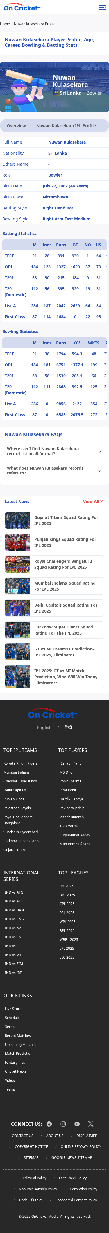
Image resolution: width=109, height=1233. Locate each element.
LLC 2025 (67, 957)
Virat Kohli (68, 790)
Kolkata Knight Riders (20, 763)
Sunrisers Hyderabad (20, 831)
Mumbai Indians (16, 772)
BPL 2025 (67, 930)
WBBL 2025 (69, 939)
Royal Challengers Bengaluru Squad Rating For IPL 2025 (63, 564)
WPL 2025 (68, 921)
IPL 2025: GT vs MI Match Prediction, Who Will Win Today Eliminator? (65, 677)
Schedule (12, 1017)
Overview (16, 125)
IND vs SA (13, 936)
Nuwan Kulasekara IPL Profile (66, 125)
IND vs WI (13, 954)
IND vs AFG (14, 892)
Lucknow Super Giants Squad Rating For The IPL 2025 (63, 630)
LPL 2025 (67, 948)
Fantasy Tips (15, 1062)
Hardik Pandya (71, 799)
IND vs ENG (14, 919)
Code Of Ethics (31, 1200)
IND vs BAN (14, 910)
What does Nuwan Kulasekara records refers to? (45, 470)
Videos (10, 1080)
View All (91, 501)
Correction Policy (83, 1189)
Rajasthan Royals (17, 808)
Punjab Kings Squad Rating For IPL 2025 (65, 542)
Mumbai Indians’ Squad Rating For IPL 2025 (65, 586)
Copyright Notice (31, 1146)
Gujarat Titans (14, 849)
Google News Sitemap (71, 1157)
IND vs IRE (13, 972)
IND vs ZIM (14, 963)
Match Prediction (18, 1053)
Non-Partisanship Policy (38, 1189)
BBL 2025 (67, 894)
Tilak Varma (69, 825)
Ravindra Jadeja (72, 808)
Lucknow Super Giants (21, 840)
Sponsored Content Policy (76, 1200)
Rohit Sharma (70, 781)
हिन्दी (68, 727)
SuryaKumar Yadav (75, 834)
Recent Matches (18, 1035)
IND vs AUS (14, 901)
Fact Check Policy (73, 1178)
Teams (10, 1089)
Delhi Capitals (14, 790)
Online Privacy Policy (81, 1146)
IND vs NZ (13, 928)
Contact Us (22, 1135)
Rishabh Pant (70, 763)
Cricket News (15, 1071)
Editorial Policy (34, 1178)
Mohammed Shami (75, 843)
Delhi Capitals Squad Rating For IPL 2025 (65, 608)
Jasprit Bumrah (72, 817)
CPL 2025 (67, 903)
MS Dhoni (67, 772)
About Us (55, 1135)
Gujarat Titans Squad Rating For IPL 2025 (66, 520)
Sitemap (31, 1157)
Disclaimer (86, 1135)
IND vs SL (12, 945)
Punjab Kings (13, 799)
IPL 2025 (67, 885)
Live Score (13, 1008)
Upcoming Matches (20, 1044)
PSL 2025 (67, 912)
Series (10, 1026)
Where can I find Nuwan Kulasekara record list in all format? (43, 451)
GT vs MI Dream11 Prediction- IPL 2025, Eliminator (64, 652)
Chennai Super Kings (20, 781)
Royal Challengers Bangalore (18, 820)
